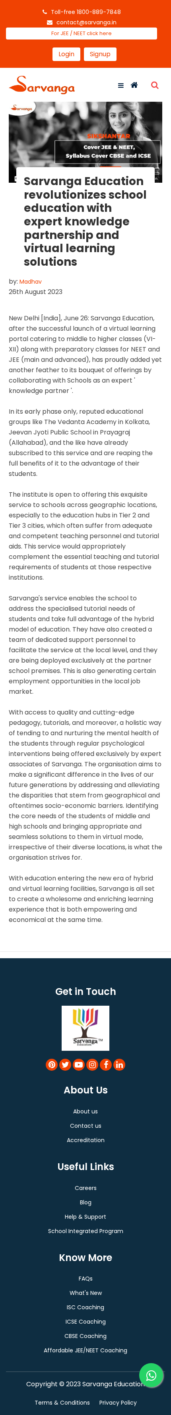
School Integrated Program (85, 1231)
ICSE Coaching (86, 1322)
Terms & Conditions (62, 1403)
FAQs (86, 1279)
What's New (86, 1293)
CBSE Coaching (85, 1336)
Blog (85, 1202)
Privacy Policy (118, 1403)
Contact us (85, 1126)
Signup (100, 54)
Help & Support (85, 1217)
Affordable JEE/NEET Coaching (85, 1350)
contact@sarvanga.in (86, 22)
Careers (86, 1188)
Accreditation (86, 1140)
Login (66, 54)
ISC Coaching (85, 1307)
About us (85, 1111)
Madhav (30, 282)
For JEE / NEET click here (81, 33)
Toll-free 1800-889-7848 (86, 12)
